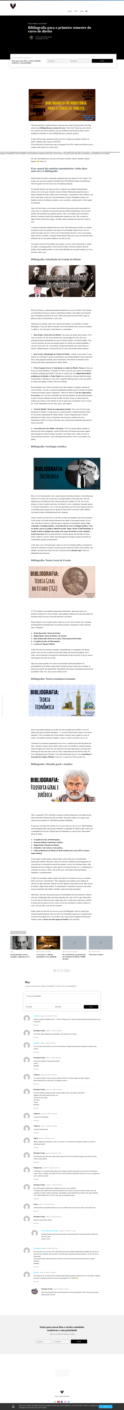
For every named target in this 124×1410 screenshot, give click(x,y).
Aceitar (106, 1406)
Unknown (37, 1075)
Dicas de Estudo (94, 951)
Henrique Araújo (39, 1030)
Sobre (75, 11)
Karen (36, 1204)
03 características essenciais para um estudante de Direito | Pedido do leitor (74, 957)
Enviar (102, 61)
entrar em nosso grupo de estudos (56, 919)
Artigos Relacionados (18, 932)
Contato (70, 11)
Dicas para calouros (43, 951)
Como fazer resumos (96, 954)
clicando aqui (76, 550)
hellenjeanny (38, 1168)
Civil (12, 951)
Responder (36, 1025)
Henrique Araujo (47, 1289)
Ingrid (36, 1138)
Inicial (81, 11)
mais (66, 970)
